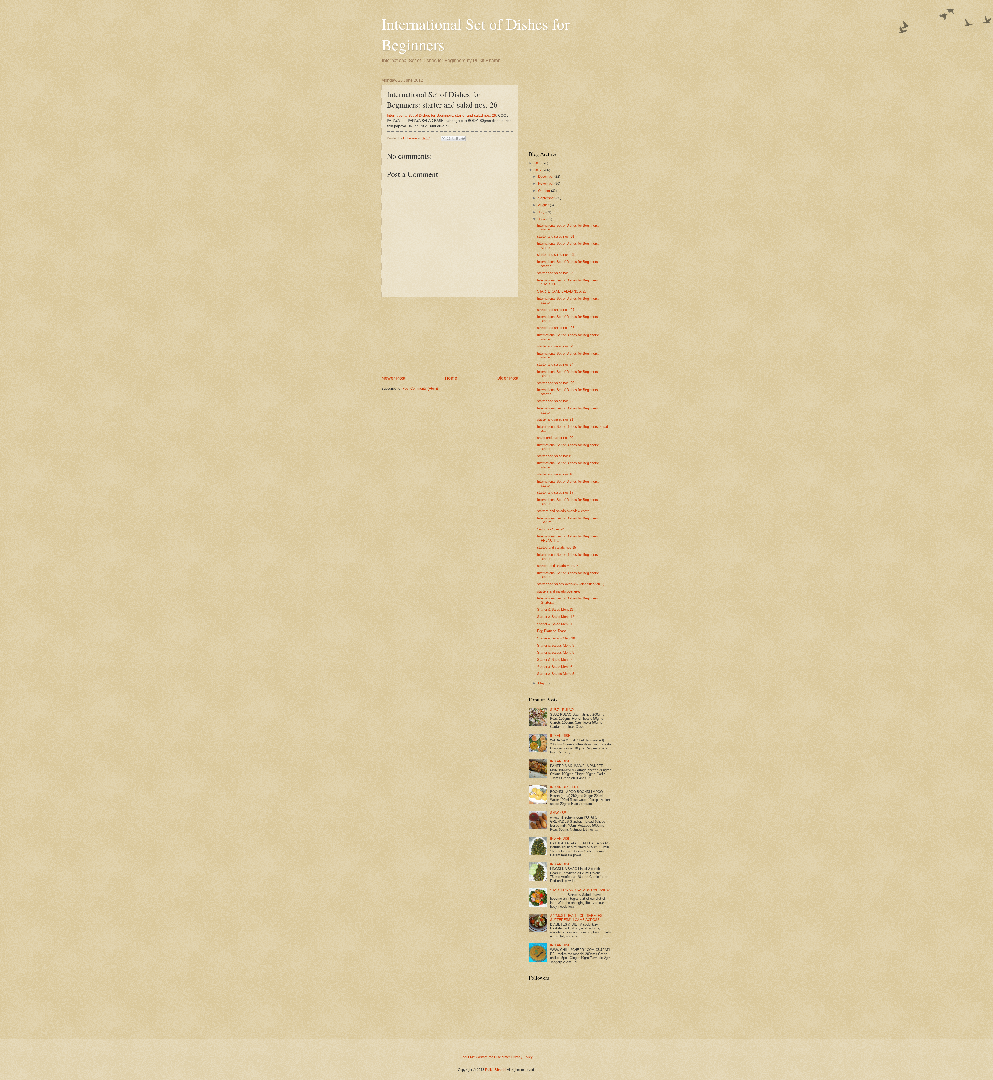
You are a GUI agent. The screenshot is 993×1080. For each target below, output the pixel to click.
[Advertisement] (450, 336)
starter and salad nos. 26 (555, 328)
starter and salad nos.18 (555, 474)
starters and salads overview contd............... (571, 511)
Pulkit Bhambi (495, 1070)
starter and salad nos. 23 (555, 383)
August (543, 205)
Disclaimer (502, 1057)
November (545, 183)
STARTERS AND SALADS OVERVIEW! (580, 890)
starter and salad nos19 (554, 456)
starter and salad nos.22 (555, 401)
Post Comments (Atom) (420, 389)
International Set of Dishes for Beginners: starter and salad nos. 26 (441, 115)
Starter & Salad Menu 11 (555, 624)
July (541, 212)
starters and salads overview (558, 591)
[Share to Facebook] (458, 138)
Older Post (507, 378)
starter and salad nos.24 (555, 364)
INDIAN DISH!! (561, 736)
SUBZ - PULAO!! (563, 710)
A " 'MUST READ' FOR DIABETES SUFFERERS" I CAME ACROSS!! (576, 917)
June (541, 219)
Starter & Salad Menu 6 (554, 667)
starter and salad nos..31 (555, 236)
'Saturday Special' (550, 529)
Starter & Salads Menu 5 (555, 674)
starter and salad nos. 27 (555, 310)
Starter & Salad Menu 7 (554, 660)
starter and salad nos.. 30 (556, 255)
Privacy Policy (522, 1057)
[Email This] (443, 138)
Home (451, 378)
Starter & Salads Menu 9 (555, 645)
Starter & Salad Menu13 (555, 609)
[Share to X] (453, 138)
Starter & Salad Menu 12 (555, 617)
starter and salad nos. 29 (555, 273)
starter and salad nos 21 (555, 419)
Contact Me (484, 1057)
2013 (537, 163)
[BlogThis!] (448, 138)
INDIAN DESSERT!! (565, 787)
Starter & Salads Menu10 (556, 638)
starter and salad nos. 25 (555, 346)
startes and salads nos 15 (556, 547)
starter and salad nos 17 (555, 492)
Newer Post (393, 378)
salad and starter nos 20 (555, 438)
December (545, 176)
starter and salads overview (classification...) (570, 584)
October (544, 191)
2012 (537, 170)
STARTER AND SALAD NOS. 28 (561, 291)
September (546, 198)
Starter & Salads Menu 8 (555, 652)
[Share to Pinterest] (463, 138)
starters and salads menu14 (558, 566)
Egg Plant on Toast (551, 631)
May (541, 683)
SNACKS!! (558, 813)
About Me (467, 1057)
